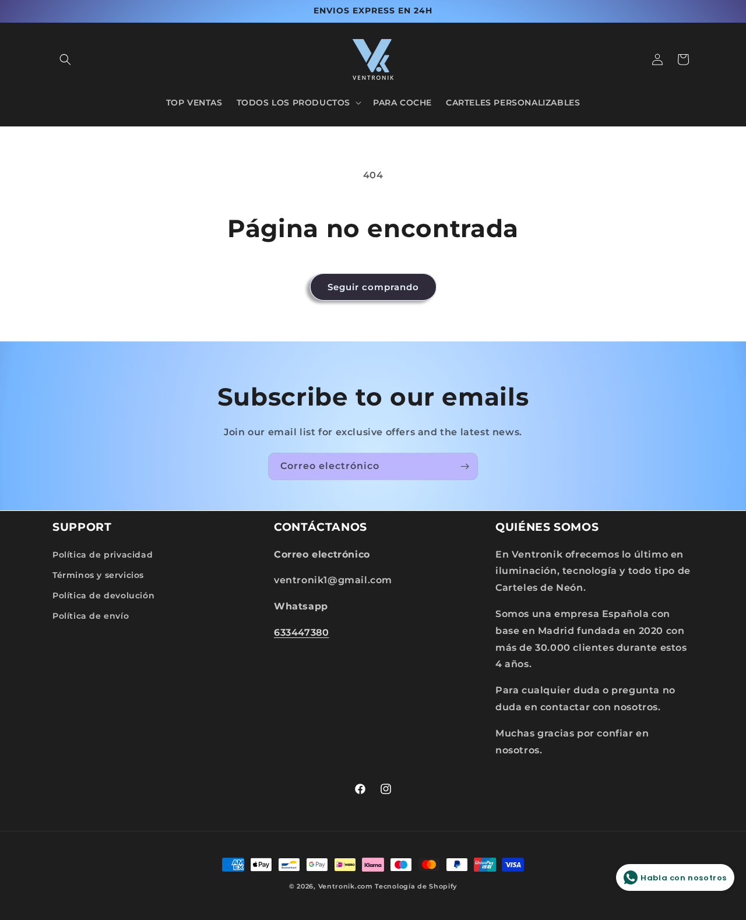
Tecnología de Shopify (416, 886)
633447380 (301, 631)
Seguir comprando (373, 286)
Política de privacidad (102, 554)
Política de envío (90, 615)
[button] (65, 59)
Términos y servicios (98, 574)
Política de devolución (103, 595)
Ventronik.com (345, 886)
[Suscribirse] (464, 466)
